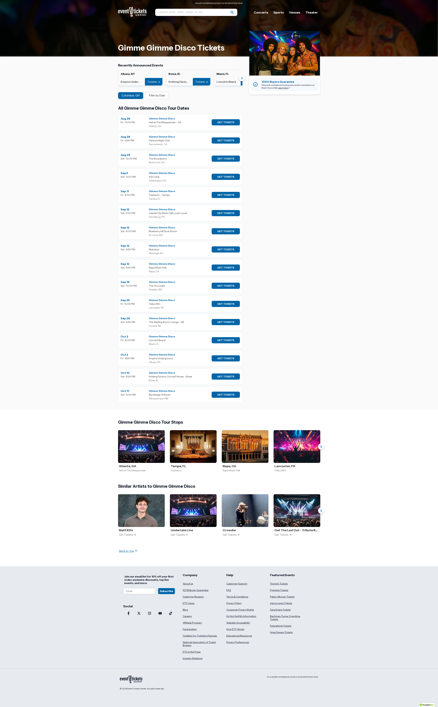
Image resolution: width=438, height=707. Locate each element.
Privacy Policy (234, 603)
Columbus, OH (131, 95)
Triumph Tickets (279, 583)
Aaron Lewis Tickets (281, 603)
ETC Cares (188, 603)
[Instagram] (149, 614)
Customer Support (236, 583)
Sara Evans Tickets (280, 609)
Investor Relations (192, 658)
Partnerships (190, 629)
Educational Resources (239, 635)
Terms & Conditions (237, 596)
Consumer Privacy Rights (240, 609)
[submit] (232, 12)
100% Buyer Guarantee (196, 590)
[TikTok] (170, 614)
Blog (185, 609)
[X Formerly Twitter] (139, 614)
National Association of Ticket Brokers (199, 644)
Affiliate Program (192, 622)
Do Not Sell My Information (241, 616)
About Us (188, 583)
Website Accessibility (238, 622)
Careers (187, 616)
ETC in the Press (192, 651)
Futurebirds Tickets (280, 625)
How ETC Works (235, 629)
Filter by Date (157, 95)
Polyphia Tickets (279, 590)
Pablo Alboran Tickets (282, 596)
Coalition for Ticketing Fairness (200, 635)
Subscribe (166, 591)
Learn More (283, 88)
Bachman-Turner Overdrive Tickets (285, 618)
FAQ (228, 590)
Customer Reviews (193, 596)
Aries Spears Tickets (281, 632)
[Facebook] (128, 614)
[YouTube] (160, 614)
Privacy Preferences (237, 642)
